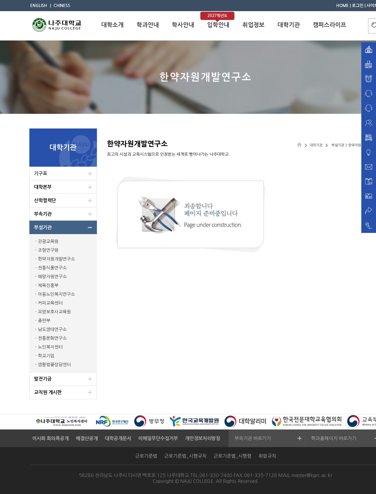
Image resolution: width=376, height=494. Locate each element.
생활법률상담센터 (54, 364)
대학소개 (112, 25)
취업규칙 (267, 456)
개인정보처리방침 (202, 438)
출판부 (44, 320)
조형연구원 (48, 250)
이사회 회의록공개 (50, 438)
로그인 (357, 6)
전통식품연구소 (52, 267)
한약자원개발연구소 (56, 259)
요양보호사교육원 (54, 311)
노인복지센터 (50, 347)
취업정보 (253, 25)
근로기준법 (146, 456)
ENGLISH (38, 6)
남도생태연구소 (52, 329)
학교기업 (46, 355)
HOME (342, 6)
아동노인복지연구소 (56, 294)
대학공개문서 (118, 438)
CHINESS (61, 6)
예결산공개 (87, 438)
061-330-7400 (215, 475)
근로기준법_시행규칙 (185, 456)
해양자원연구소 (52, 276)
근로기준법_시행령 (232, 456)
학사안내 (183, 25)
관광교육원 (48, 241)
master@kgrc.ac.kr (311, 475)
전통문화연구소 (52, 338)
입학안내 (218, 25)
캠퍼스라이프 (329, 25)
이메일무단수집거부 (158, 438)
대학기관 (289, 25)
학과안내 (148, 25)
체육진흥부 (48, 285)
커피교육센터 (50, 303)
